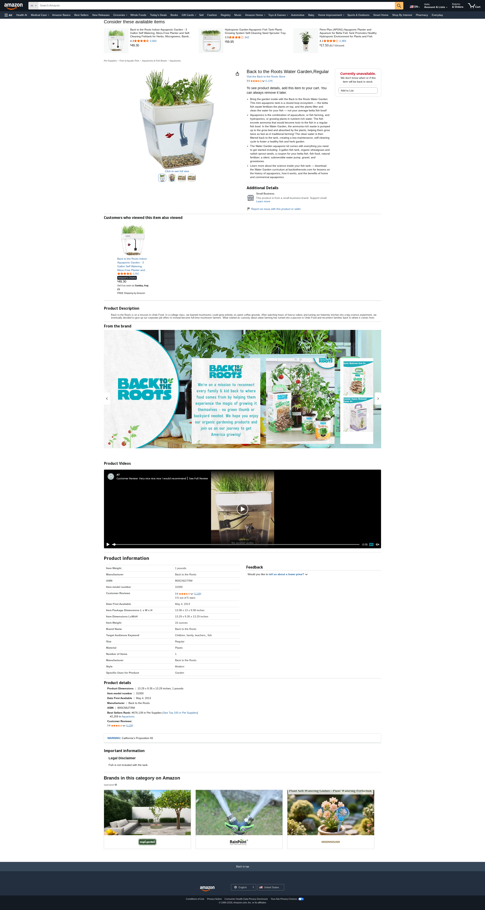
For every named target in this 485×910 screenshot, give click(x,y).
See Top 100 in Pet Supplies (180, 712)
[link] (161, 45)
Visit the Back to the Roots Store (266, 76)
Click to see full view (177, 171)
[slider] (236, 544)
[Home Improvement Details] (343, 15)
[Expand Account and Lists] (446, 7)
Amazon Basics (61, 14)
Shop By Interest (402, 14)
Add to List (347, 90)
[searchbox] (216, 5)
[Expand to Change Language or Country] (419, 7)
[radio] (162, 178)
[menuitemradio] (371, 544)
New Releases (101, 14)
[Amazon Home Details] (264, 15)
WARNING (113, 738)
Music (237, 14)
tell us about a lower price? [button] (287, 574)
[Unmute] (377, 544)
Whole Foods (138, 14)
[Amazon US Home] (207, 889)
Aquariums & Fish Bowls (154, 60)
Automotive (297, 14)
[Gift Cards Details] (195, 15)
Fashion (212, 14)
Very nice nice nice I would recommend (162, 478)
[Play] (107, 544)
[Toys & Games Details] (287, 15)
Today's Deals (158, 14)
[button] (8, 15)
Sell (201, 14)
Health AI (21, 14)
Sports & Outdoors (358, 14)
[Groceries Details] (127, 15)
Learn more (263, 201)
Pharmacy (422, 14)
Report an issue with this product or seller (276, 208)
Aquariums (175, 60)
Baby (311, 14)
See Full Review (198, 478)
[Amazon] (14, 5)
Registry (226, 14)
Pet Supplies (110, 60)
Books (174, 14)
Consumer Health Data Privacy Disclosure (246, 899)
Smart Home (380, 14)
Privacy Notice (214, 899)
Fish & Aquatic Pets (129, 60)
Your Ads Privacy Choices (284, 899)
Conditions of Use (195, 899)
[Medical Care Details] (48, 15)
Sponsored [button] (109, 784)
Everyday (437, 14)
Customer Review (127, 478)
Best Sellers (81, 14)
